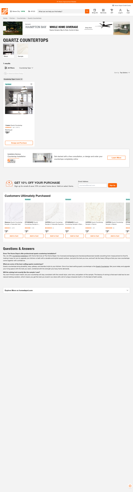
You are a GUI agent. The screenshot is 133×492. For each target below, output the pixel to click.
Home (5, 18)
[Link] (19, 114)
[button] (122, 72)
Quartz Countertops (34, 18)
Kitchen (12, 18)
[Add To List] (31, 84)
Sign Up (112, 185)
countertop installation (20, 256)
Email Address (83, 181)
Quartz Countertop (102, 266)
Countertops (21, 18)
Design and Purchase (19, 143)
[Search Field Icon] (87, 11)
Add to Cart (14, 236)
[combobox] (61, 11)
